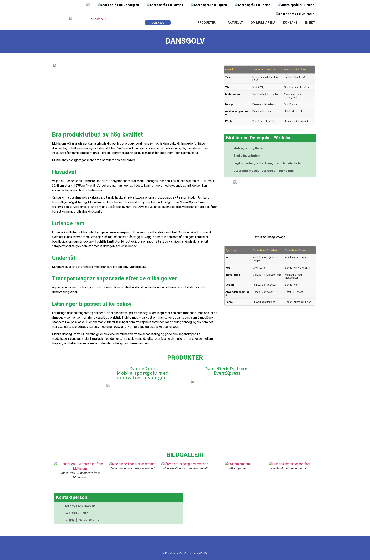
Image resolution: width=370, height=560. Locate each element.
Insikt (310, 22)
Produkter (206, 22)
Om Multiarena (263, 22)
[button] (58, 470)
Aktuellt (235, 22)
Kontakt (290, 22)
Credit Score (157, 22)
